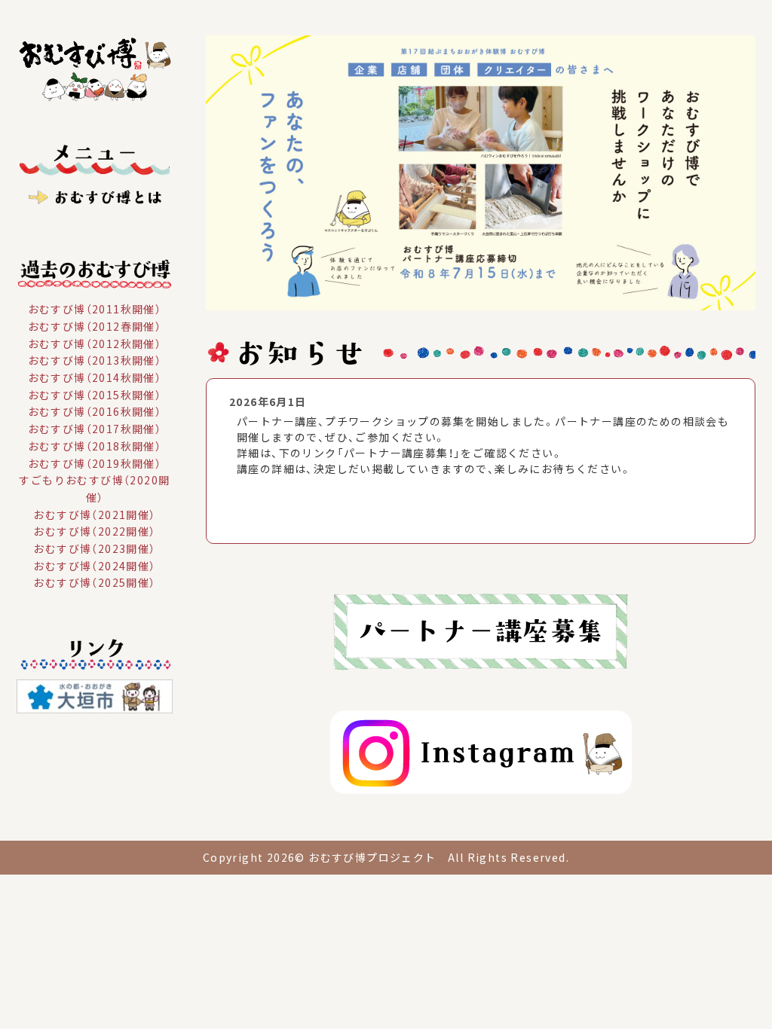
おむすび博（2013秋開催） (95, 360)
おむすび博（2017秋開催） (95, 428)
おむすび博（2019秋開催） (95, 462)
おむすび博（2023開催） (94, 548)
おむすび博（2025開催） (94, 582)
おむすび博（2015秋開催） (95, 394)
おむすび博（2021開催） (94, 513)
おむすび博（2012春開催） (95, 326)
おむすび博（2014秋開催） (95, 377)
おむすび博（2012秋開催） (95, 342)
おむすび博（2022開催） (94, 531)
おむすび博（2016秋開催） (95, 411)
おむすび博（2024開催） (94, 565)
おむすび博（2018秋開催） (95, 445)
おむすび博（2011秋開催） (95, 308)
